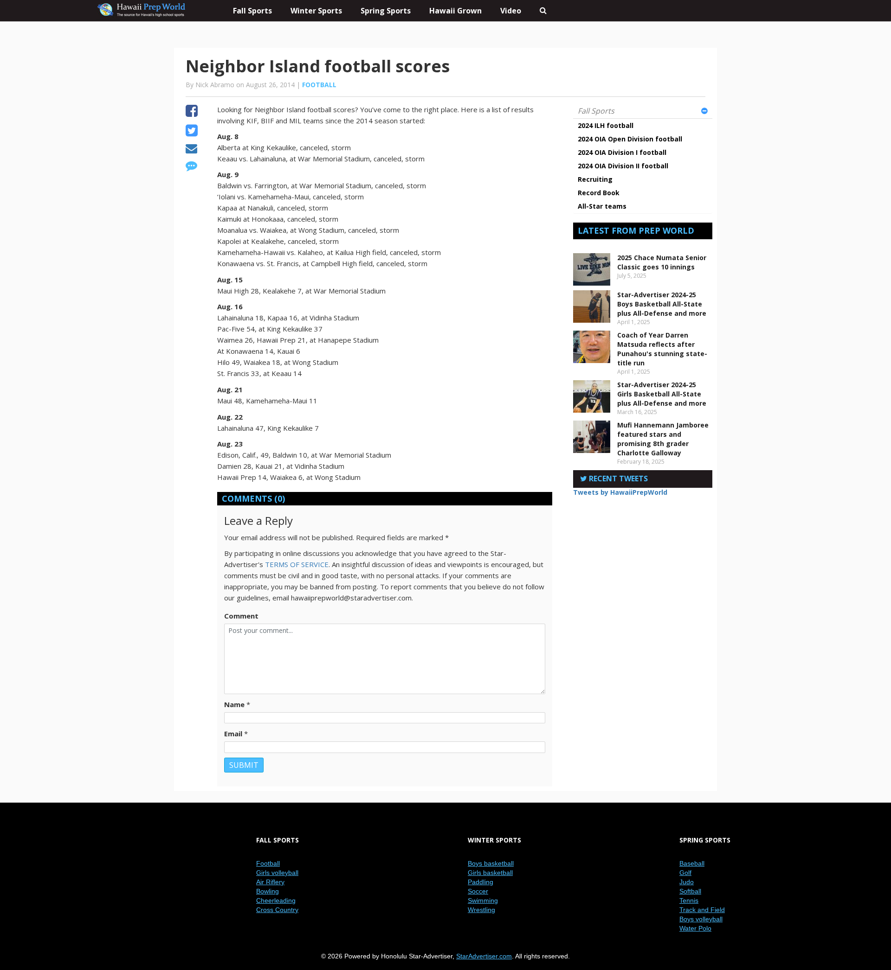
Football (319, 84)
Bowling (267, 891)
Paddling (480, 882)
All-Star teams (602, 206)
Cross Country (277, 909)
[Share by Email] (191, 149)
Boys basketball (491, 863)
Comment (241, 615)
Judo (686, 882)
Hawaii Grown (455, 11)
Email (233, 733)
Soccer (478, 891)
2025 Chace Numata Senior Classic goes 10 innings (661, 262)
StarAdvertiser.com (484, 956)
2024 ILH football (605, 125)
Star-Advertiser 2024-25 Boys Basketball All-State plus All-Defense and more (661, 304)
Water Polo (695, 928)
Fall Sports (596, 111)
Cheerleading (276, 900)
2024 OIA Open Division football (630, 138)
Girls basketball (490, 872)
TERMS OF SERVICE (297, 564)
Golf (685, 872)
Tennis (688, 900)
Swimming (483, 900)
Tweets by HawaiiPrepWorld (620, 492)
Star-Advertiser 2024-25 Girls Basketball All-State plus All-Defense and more (661, 394)
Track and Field (702, 909)
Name (234, 704)
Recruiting (595, 179)
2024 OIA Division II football (623, 165)
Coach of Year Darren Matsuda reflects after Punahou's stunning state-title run (662, 349)
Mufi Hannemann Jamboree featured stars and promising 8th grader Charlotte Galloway (663, 439)
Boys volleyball (701, 919)
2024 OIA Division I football (622, 152)
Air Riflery (270, 882)
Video (510, 11)
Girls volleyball (277, 872)
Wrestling (481, 909)
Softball (690, 891)
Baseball (691, 863)
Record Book (599, 192)
